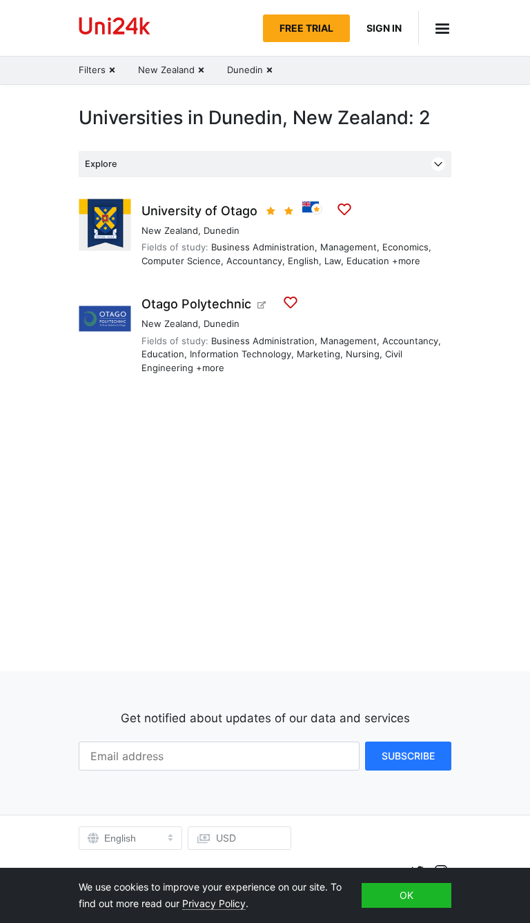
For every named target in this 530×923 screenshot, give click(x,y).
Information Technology (240, 353)
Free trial (306, 28)
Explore (101, 164)
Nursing (363, 353)
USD (226, 838)
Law (332, 260)
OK (406, 895)
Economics (405, 246)
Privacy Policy (214, 903)
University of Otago (199, 211)
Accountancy (254, 260)
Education (367, 260)
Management (348, 246)
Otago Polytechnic (196, 304)
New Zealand (169, 230)
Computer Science (181, 260)
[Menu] (434, 28)
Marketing (318, 353)
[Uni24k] (114, 28)
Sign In (384, 28)
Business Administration (263, 246)
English (303, 260)
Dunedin (221, 230)
